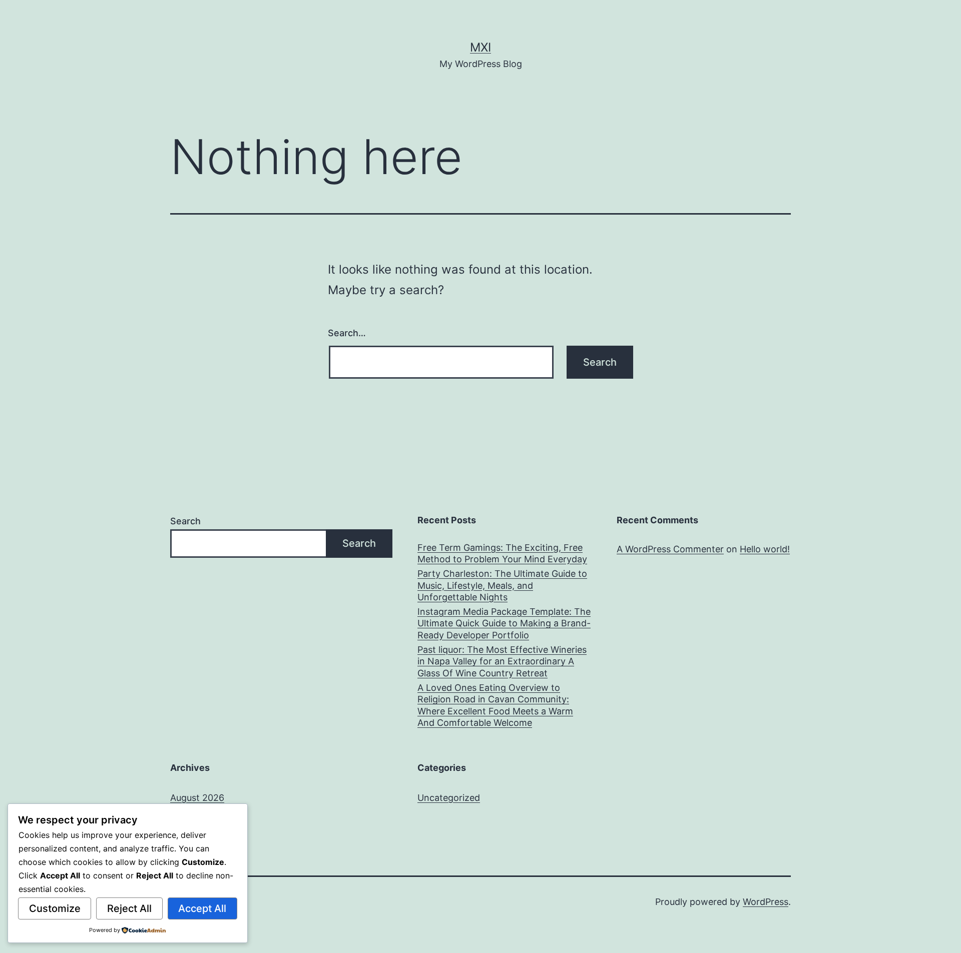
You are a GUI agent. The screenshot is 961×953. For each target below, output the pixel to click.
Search (185, 521)
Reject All (129, 908)
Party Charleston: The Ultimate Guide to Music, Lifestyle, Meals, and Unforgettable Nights (502, 585)
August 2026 (197, 797)
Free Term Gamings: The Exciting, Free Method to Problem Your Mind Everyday (502, 553)
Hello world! (765, 549)
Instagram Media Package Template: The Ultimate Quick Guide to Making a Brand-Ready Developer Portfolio (504, 623)
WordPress (765, 901)
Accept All (202, 908)
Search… (347, 333)
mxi (480, 47)
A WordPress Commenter (670, 549)
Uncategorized (448, 797)
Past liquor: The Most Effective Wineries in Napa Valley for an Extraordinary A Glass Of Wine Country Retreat (502, 661)
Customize (55, 908)
